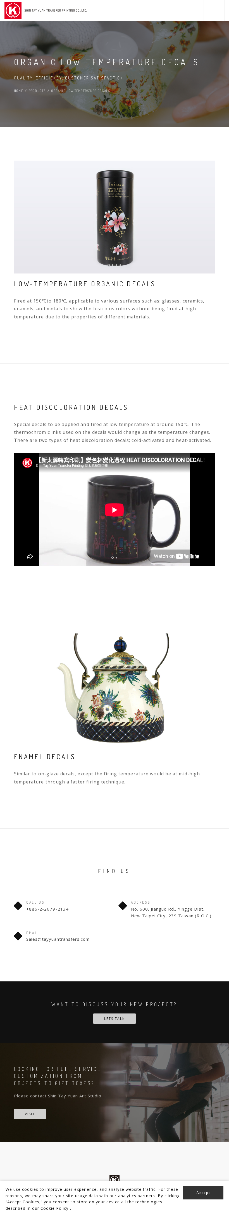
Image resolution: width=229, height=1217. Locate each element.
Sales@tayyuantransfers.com (58, 939)
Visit (30, 1114)
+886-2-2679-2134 (47, 909)
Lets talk (114, 1018)
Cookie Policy (54, 1208)
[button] (214, 10)
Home (18, 91)
